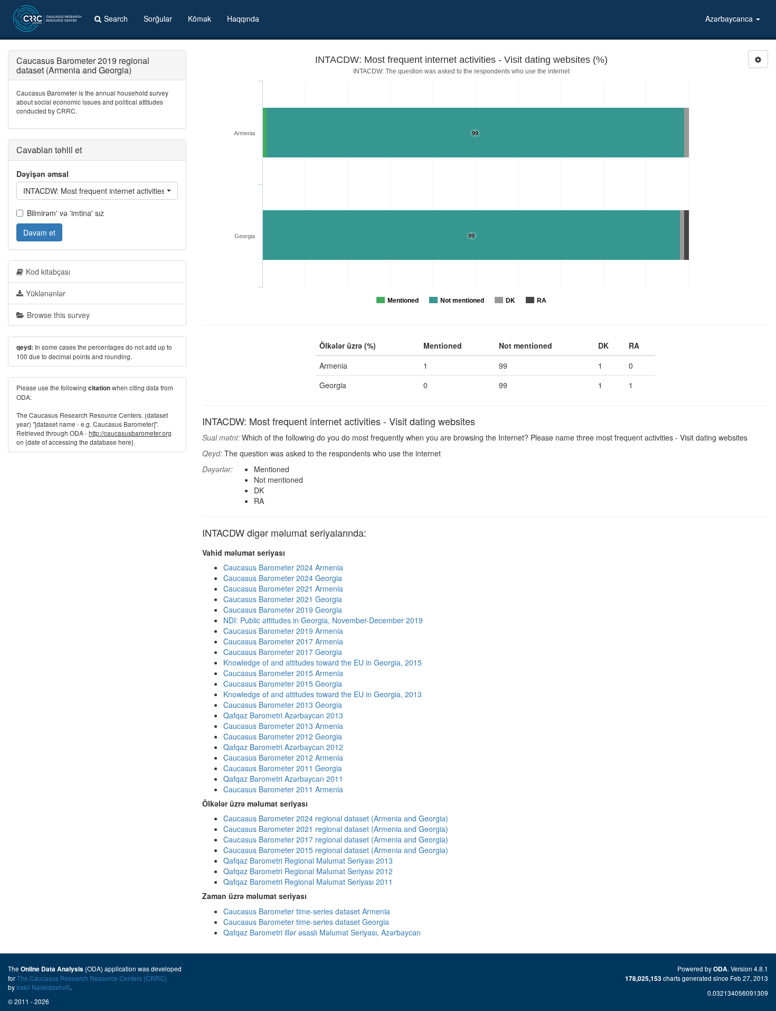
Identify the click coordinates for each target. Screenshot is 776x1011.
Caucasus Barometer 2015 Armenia (283, 673)
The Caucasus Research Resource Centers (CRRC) (92, 977)
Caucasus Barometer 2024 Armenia (283, 567)
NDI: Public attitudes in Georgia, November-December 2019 (323, 620)
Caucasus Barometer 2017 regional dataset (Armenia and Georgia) (335, 839)
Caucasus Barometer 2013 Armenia (283, 725)
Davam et (39, 232)
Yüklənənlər (45, 293)
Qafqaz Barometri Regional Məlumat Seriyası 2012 (308, 871)
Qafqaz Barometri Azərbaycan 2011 (283, 778)
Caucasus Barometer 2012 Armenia (283, 757)
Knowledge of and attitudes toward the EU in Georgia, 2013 (322, 694)
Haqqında (243, 18)
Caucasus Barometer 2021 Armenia (283, 588)
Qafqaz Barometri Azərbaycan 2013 (283, 715)
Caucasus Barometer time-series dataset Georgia (306, 921)
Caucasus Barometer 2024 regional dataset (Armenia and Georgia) (335, 818)
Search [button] (116, 18)
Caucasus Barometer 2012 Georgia (282, 736)
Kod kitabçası (48, 271)
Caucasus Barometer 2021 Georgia (282, 599)
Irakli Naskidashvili (43, 986)
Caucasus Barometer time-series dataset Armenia (306, 911)
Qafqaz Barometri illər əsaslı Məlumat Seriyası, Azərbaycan (322, 932)
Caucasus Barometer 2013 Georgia (282, 704)
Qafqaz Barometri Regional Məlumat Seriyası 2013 (308, 860)
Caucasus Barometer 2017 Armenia (283, 641)
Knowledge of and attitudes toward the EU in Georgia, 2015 (322, 662)
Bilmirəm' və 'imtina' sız (65, 213)
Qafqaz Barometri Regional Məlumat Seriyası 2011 (308, 881)
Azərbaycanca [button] (730, 18)
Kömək (199, 18)
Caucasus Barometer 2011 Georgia (282, 768)
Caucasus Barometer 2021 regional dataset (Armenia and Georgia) (335, 828)
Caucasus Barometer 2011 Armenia (283, 789)
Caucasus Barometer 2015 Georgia (282, 683)
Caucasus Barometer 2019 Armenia (283, 630)
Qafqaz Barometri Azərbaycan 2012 (283, 747)
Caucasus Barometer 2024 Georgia (282, 578)
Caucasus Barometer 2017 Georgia (282, 652)
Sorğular (158, 18)
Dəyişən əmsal (42, 173)
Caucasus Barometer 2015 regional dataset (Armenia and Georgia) (335, 850)
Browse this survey (58, 315)
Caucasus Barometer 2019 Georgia (282, 609)
